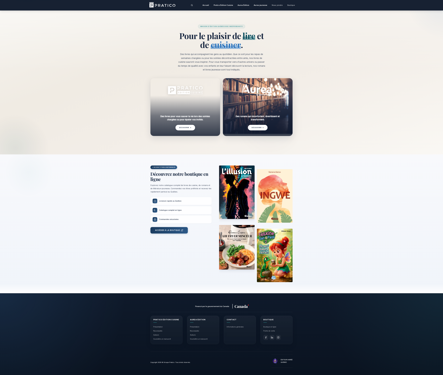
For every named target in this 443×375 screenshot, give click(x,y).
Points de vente (269, 331)
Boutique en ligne (269, 327)
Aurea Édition (243, 5)
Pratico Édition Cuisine (223, 5)
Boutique (291, 5)
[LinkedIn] (272, 337)
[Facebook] (265, 337)
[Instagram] (278, 337)
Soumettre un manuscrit (162, 339)
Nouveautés (157, 331)
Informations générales (235, 327)
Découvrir (185, 127)
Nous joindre (277, 5)
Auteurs (156, 335)
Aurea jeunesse (260, 5)
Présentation (158, 327)
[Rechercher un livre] (192, 5)
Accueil (206, 5)
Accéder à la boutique (167, 230)
